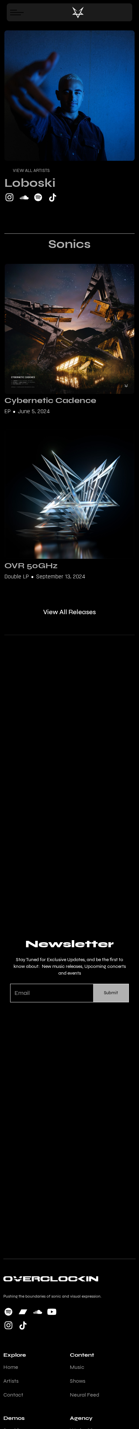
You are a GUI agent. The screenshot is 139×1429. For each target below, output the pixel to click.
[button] (18, 12)
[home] (78, 12)
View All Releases (69, 612)
